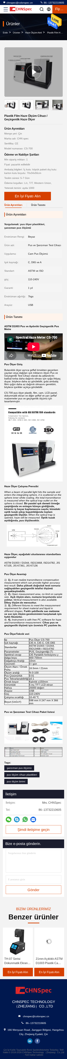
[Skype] (16, 819)
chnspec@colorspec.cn (19, 2)
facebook (37, 1041)
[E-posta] (33, 819)
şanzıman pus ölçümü (19, 768)
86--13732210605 (53, 2)
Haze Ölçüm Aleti (33, 32)
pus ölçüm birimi (16, 781)
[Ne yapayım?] (25, 819)
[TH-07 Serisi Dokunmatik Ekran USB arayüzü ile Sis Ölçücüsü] (18, 941)
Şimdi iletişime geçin (33, 830)
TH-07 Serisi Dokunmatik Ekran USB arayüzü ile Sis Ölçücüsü (17, 961)
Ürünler (16, 32)
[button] (62, 105)
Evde (5, 32)
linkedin (30, 1041)
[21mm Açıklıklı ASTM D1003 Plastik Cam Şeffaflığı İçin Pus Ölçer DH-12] (49, 941)
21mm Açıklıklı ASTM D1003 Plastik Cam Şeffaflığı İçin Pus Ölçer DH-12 (49, 961)
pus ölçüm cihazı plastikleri (22, 774)
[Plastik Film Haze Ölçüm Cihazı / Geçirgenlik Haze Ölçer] (33, 72)
